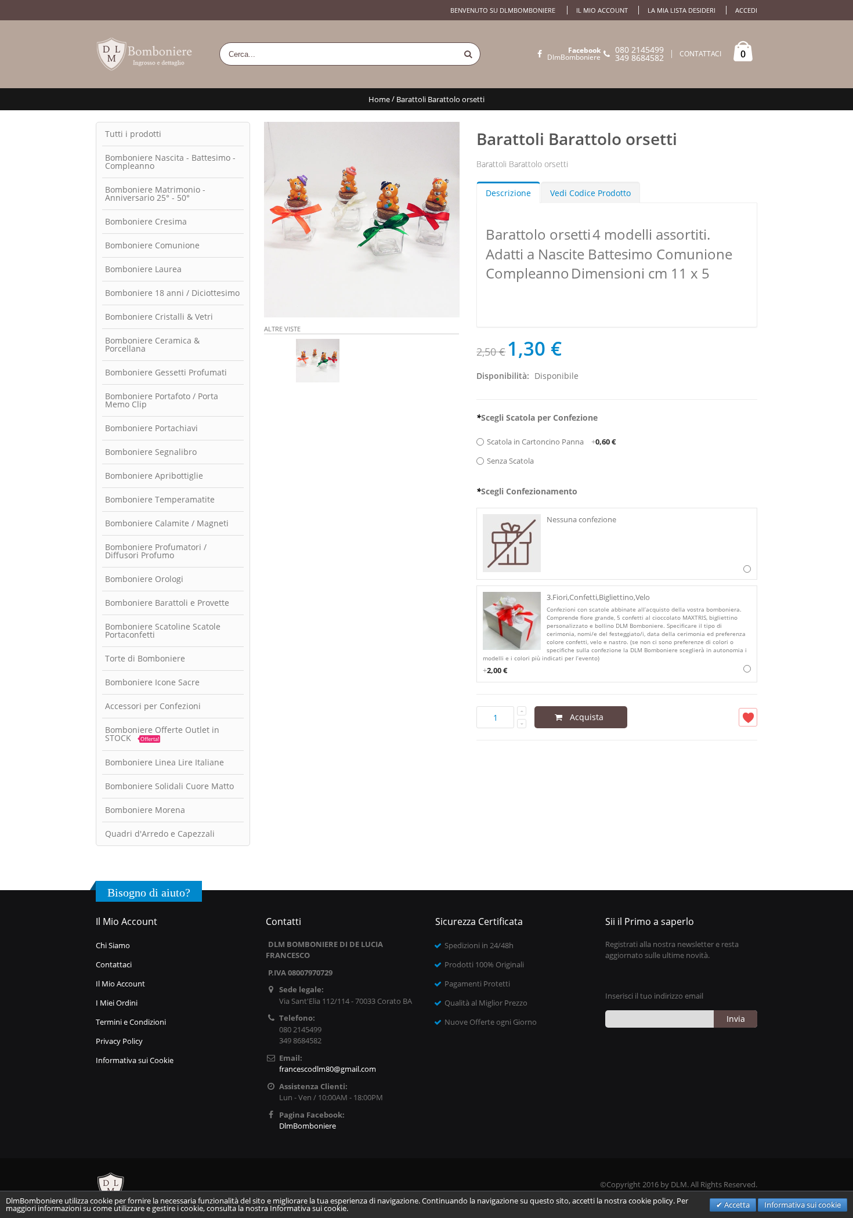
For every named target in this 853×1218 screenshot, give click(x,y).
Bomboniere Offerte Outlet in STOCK (162, 733)
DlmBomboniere (574, 54)
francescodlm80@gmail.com (327, 1069)
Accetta (736, 1204)
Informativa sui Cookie (135, 1060)
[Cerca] (468, 54)
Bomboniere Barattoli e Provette (167, 602)
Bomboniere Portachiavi (151, 427)
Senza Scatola (510, 461)
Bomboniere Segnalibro (151, 451)
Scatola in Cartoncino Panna (551, 441)
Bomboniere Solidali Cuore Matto (169, 785)
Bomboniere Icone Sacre (152, 682)
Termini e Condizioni (131, 1022)
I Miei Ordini (117, 1002)
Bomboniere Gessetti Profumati (166, 372)
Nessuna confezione (581, 519)
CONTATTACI (700, 53)
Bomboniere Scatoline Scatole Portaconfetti (163, 630)
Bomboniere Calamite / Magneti (167, 523)
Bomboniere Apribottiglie (154, 475)
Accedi (746, 10)
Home (379, 99)
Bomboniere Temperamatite (160, 499)
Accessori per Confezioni (153, 705)
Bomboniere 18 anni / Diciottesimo (172, 292)
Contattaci (114, 964)
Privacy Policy (119, 1041)
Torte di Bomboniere (145, 658)
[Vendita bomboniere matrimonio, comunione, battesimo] (145, 54)
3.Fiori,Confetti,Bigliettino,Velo (615, 633)
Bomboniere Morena (145, 809)
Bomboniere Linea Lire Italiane (164, 762)
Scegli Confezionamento (526, 491)
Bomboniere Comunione (152, 245)
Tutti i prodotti (133, 133)
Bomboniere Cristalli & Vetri (159, 316)
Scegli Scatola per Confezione (537, 417)
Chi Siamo (113, 945)
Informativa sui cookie (802, 1204)
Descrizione (508, 192)
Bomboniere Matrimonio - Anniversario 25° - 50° (155, 193)
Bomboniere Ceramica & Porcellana (152, 344)
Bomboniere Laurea (143, 268)
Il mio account (602, 10)
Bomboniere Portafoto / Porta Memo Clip (161, 400)
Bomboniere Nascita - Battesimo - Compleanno (170, 161)
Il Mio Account (120, 983)
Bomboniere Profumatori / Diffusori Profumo (156, 551)
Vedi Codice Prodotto (590, 192)
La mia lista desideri (681, 10)
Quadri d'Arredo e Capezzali (160, 833)
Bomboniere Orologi (144, 578)
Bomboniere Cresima (146, 221)
